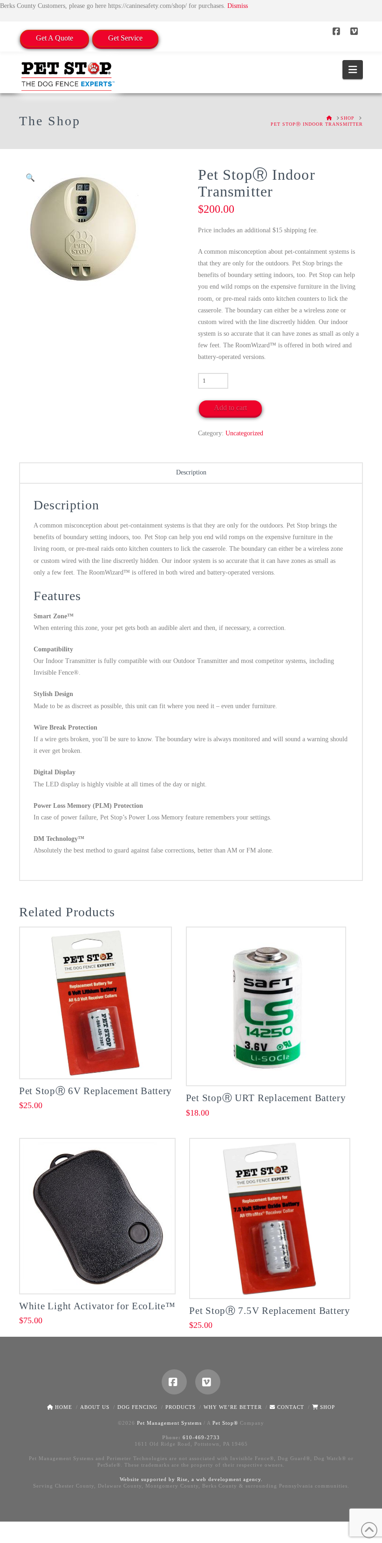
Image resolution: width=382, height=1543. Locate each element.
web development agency (228, 1479)
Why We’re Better (233, 1407)
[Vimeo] (355, 31)
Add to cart (230, 408)
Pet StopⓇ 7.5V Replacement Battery (269, 1311)
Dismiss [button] (237, 5)
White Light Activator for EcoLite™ (97, 1306)
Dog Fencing (137, 1407)
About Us (94, 1407)
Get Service (125, 38)
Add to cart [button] (99, 1061)
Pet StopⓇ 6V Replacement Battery (95, 1091)
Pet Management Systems (169, 1423)
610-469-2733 (201, 1437)
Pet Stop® (225, 1423)
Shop (326, 1407)
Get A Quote (54, 38)
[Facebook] (337, 31)
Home (62, 1407)
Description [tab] (191, 472)
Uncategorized (244, 433)
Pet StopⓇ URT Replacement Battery (266, 1098)
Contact (289, 1407)
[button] (352, 69)
